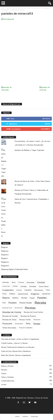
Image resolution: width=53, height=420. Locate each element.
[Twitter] (29, 403)
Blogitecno (5, 262)
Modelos (15, 298)
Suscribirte (45, 129)
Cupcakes (28, 290)
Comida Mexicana (7, 381)
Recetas (30, 308)
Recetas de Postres (28, 316)
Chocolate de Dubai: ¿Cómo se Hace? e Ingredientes (20, 339)
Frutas (4, 294)
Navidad (24, 298)
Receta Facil (18, 308)
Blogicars (4, 247)
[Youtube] (35, 403)
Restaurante (7, 324)
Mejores (6, 298)
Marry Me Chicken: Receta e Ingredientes (16, 355)
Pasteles (42, 297)
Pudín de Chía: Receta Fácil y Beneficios (16, 351)
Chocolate (31, 282)
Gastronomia (23, 294)
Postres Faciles (25, 303)
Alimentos (5, 282)
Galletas (12, 294)
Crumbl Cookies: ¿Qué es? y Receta (14, 343)
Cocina (41, 282)
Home (17, 416)
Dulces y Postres (7, 366)
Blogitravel (5, 266)
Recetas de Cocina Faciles (33, 312)
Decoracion (38, 290)
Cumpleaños (8, 290)
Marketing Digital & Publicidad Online (14, 269)
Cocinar (15, 286)
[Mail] (24, 403)
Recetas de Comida (10, 316)
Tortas (36, 323)
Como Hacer (44, 286)
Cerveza (21, 282)
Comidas (32, 286)
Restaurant (37, 319)
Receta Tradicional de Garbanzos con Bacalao (17, 347)
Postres (13, 302)
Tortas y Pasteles (7, 377)
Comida (23, 286)
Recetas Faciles (25, 320)
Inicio (2, 8)
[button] (49, 3)
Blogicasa (4, 251)
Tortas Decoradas (9, 328)
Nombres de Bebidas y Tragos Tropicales (29, 150)
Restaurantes (19, 323)
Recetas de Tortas (9, 320)
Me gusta (46, 119)
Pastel (32, 298)
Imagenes (35, 294)
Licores (3, 384)
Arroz (14, 282)
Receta (40, 303)
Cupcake (19, 290)
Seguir (47, 124)
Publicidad (34, 416)
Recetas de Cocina (11, 312)
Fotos (48, 290)
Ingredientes (46, 294)
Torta (28, 323)
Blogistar (4, 258)
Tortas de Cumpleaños (25, 327)
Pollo (4, 303)
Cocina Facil (6, 286)
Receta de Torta (7, 308)
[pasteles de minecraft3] (26, 51)
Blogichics (5, 255)
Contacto (25, 416)
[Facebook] (18, 403)
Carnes (3, 373)
